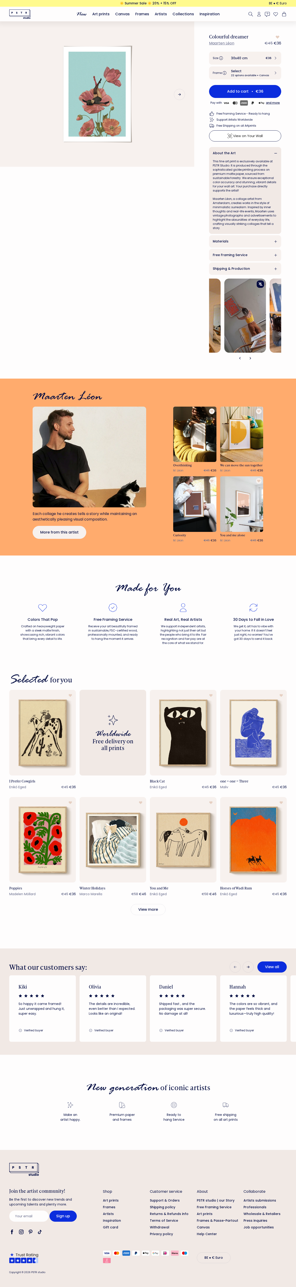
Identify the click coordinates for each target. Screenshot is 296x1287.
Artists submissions (260, 1200)
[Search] (250, 14)
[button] (245, 58)
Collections (183, 14)
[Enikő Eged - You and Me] (183, 839)
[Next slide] (179, 94)
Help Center (207, 1234)
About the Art (224, 153)
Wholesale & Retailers (262, 1214)
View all (272, 967)
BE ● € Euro (278, 3)
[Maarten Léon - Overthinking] (194, 434)
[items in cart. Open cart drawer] (283, 14)
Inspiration (210, 14)
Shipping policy (162, 1207)
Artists (161, 14)
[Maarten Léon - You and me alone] (241, 504)
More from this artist (59, 532)
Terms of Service (164, 1220)
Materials (220, 241)
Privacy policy (161, 1234)
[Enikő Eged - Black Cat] (183, 732)
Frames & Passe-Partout (217, 1220)
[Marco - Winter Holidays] (113, 839)
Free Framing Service (230, 255)
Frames (142, 14)
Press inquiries (255, 1220)
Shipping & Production (231, 268)
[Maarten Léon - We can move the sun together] (241, 434)
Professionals (255, 1207)
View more (148, 909)
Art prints (101, 14)
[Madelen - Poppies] (42, 839)
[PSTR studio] (20, 14)
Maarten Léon (221, 43)
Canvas (122, 14)
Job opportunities (259, 1227)
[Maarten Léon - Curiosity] (194, 504)
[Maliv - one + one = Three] (253, 732)
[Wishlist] (275, 14)
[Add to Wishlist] (277, 37)
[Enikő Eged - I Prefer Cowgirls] (42, 732)
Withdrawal (159, 1227)
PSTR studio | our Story (215, 1200)
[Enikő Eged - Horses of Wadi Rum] (253, 839)
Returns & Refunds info (169, 1214)
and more (273, 103)
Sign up (63, 1216)
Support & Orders (165, 1200)
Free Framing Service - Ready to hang (243, 114)
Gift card (110, 1227)
